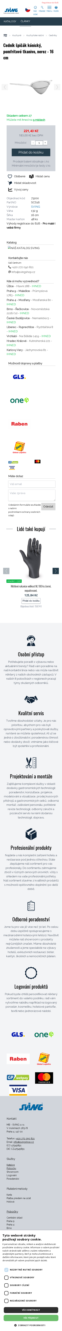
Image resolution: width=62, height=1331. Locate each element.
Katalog (11, 1165)
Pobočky (11, 1168)
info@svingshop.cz (23, 272)
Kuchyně (16, 35)
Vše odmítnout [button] (31, 1310)
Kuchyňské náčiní (35, 35)
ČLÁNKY (25, 21)
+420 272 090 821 (22, 267)
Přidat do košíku (31, 152)
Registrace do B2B (50, 2)
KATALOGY (10, 21)
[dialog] (31, 1280)
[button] (31, 1325)
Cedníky (53, 35)
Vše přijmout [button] (31, 1317)
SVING (35, 206)
